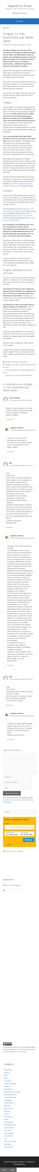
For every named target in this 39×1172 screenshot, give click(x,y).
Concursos (7, 1081)
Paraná (6, 1114)
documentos (8, 1089)
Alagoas (6, 1073)
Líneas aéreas (9, 1103)
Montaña (7, 1111)
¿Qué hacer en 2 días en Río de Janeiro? (18, 375)
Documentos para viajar (12, 1092)
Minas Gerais (8, 1108)
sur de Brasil (8, 1136)
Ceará (6, 1078)
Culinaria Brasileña (10, 1084)
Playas (6, 1119)
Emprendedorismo (10, 1095)
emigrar (16, 364)
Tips (5, 1139)
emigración (9, 364)
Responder (9, 419)
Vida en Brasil (23, 362)
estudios (23, 364)
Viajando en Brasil (19, 6)
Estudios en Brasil (11, 362)
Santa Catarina (9, 1128)
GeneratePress (19, 1164)
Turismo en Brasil (10, 1141)
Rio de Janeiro (9, 1122)
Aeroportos (8, 1070)
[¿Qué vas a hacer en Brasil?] (18, 851)
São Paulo (7, 1130)
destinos (7, 1086)
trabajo (29, 364)
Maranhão (7, 1106)
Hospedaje (8, 1100)
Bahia (6, 1075)
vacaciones (8, 1144)
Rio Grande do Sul (10, 1125)
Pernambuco (8, 1117)
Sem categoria (9, 1133)
